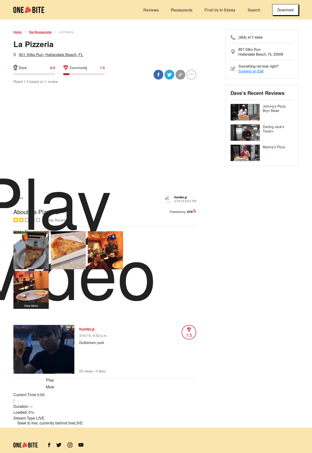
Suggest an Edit (250, 70)
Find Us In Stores (220, 10)
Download (285, 9)
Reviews (151, 10)
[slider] (50, 412)
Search (254, 10)
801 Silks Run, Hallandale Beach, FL (51, 54)
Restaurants (181, 10)
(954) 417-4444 (250, 37)
